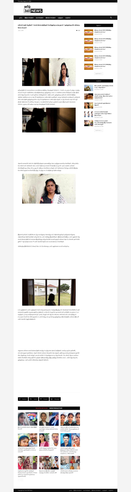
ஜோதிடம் (99, 25)
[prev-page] (19, 480)
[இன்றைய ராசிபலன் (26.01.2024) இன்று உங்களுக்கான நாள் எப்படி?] (88, 50)
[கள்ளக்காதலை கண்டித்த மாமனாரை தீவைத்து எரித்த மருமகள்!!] (70, 462)
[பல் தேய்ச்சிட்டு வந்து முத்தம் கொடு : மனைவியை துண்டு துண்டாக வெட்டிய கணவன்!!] (27, 440)
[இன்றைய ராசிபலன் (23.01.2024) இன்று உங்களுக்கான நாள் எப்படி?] (88, 58)
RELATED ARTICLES (41, 408)
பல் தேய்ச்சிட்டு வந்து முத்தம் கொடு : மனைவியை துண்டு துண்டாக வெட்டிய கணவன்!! (27, 449)
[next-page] (22, 480)
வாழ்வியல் (67, 17)
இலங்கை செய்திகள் (50, 17)
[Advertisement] (80, 9)
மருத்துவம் (60, 17)
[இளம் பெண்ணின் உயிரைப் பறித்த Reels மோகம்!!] (27, 419)
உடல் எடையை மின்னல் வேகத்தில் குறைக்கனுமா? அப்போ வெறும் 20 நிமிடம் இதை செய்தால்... (103, 113)
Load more (98, 73)
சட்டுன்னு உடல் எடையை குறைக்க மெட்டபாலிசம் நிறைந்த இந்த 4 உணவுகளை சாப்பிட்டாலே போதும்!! (103, 122)
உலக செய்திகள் (39, 17)
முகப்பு (20, 17)
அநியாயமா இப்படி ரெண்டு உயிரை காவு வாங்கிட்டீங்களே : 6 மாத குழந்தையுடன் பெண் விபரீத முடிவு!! (70, 429)
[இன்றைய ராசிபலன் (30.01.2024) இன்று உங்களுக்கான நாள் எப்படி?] (88, 32)
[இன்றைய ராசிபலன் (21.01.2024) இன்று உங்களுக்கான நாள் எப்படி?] (88, 67)
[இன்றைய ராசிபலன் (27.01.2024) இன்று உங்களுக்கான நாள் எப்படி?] (88, 41)
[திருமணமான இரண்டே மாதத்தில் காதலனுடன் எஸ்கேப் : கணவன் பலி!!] (49, 462)
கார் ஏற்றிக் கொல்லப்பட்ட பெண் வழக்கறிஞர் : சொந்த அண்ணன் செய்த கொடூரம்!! (48, 429)
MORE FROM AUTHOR (56, 408)
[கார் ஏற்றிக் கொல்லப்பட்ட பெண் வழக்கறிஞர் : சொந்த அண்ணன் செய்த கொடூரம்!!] (49, 419)
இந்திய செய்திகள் (29, 17)
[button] (111, 18)
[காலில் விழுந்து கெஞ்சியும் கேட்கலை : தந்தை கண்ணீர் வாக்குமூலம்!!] (49, 440)
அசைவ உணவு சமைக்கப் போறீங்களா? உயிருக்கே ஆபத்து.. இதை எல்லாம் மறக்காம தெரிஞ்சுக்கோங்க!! (103, 96)
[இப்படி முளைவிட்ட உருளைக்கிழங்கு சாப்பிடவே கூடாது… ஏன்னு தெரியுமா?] (88, 88)
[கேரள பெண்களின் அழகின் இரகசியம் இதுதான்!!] (88, 105)
